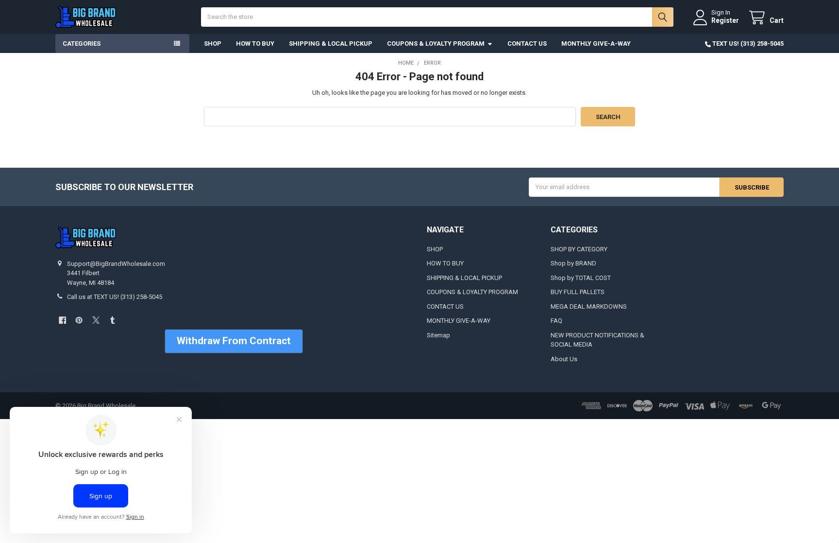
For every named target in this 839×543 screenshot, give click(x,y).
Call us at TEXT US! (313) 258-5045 (114, 296)
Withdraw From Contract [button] (234, 341)
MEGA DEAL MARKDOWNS (589, 306)
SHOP (212, 43)
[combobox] (437, 17)
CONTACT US (527, 43)
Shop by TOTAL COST (581, 277)
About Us (564, 359)
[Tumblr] (112, 320)
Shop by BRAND (573, 263)
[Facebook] (62, 320)
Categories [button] (82, 43)
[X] (96, 320)
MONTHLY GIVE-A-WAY (596, 43)
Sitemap (438, 335)
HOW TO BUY (255, 43)
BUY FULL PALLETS (577, 292)
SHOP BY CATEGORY (579, 249)
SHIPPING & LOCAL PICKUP (330, 43)
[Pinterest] (79, 320)
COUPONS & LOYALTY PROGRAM (436, 43)
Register (725, 20)
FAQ (556, 320)
